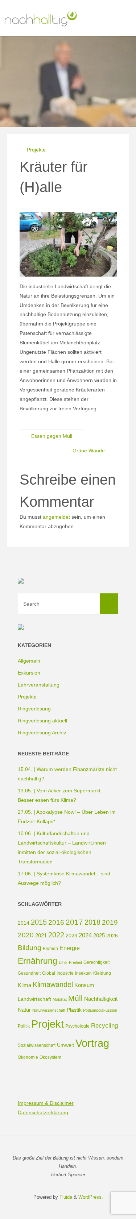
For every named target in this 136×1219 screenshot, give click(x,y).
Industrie (65, 973)
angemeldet (56, 517)
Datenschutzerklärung (43, 1112)
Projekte (36, 150)
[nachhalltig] (40, 18)
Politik (24, 1026)
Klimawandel (53, 984)
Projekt (47, 1024)
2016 (56, 922)
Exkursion (29, 673)
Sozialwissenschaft (36, 1045)
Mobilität (60, 999)
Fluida (65, 1197)
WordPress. (90, 1197)
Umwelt (65, 1045)
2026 (112, 935)
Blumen (50, 948)
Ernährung (37, 961)
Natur (24, 1010)
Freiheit (75, 962)
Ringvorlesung (34, 709)
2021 (41, 935)
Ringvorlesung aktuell (42, 720)
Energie (69, 948)
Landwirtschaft (34, 999)
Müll (75, 998)
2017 (74, 922)
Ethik (63, 962)
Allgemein (29, 661)
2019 (110, 922)
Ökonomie (28, 1057)
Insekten (83, 973)
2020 (26, 935)
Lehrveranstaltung (38, 685)
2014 (23, 923)
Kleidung (102, 973)
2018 (92, 922)
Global (48, 973)
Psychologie (77, 1026)
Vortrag (92, 1043)
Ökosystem (50, 1057)
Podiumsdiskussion (100, 1010)
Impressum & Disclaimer (46, 1103)
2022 (56, 935)
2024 (85, 935)
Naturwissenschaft (48, 1010)
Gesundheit (29, 973)
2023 (71, 935)
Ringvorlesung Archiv (42, 732)
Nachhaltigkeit (101, 999)
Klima (24, 985)
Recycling (104, 1025)
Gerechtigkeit (96, 962)
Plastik (74, 1010)
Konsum (84, 985)
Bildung (29, 947)
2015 (39, 922)
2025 (99, 935)
